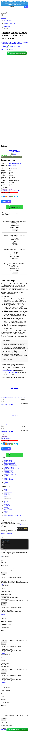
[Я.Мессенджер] (1, 196)
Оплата (6, 507)
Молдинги (6, 475)
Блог (5, 514)
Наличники (7, 483)
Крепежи (6, 482)
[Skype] (17, 196)
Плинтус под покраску (10, 464)
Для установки (5, 49)
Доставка (6, 508)
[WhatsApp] (12, 196)
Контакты (6, 504)
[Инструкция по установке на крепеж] (13, 154)
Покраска (6, 493)
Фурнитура (7, 478)
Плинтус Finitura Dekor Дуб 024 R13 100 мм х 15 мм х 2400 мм (14, 250)
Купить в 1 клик (14, 190)
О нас (5, 502)
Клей (5, 481)
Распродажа (7, 494)
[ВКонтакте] (4, 196)
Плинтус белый (8, 460)
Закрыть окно (4, 584)
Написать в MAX (6, 201)
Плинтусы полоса (8, 471)
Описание (3, 47)
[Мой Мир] (14, 196)
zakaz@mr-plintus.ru (6, 12)
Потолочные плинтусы (10, 474)
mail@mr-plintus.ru (5, 543)
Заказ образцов (8, 492)
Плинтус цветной (8, 479)
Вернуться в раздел (6, 43)
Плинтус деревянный (15, 163)
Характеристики (5, 46)
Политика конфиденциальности (12, 515)
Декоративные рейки (9, 472)
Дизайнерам (7, 505)
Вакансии (6, 512)
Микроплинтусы (8, 470)
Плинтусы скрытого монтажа (11, 468)
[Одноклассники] (6, 196)
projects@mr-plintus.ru (8, 370)
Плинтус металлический (10, 465)
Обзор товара (4, 45)
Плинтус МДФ (8, 461)
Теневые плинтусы (9, 467)
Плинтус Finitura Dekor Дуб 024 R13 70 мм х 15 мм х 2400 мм (14, 221)
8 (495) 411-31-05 (12, 372)
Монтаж (6, 496)
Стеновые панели (8, 477)
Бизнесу (6, 489)
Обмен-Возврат (8, 509)
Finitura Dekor (12, 165)
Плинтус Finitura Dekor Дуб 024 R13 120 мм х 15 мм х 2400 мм (14, 236)
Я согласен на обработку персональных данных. (15, 640)
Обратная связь (5, 540)
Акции (5, 490)
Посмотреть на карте (6, 533)
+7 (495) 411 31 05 (5, 541)
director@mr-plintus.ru (22, 524)
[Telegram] (8, 196)
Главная (6, 501)
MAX (26, 6)
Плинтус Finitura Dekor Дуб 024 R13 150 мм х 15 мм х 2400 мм (14, 264)
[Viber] (10, 196)
